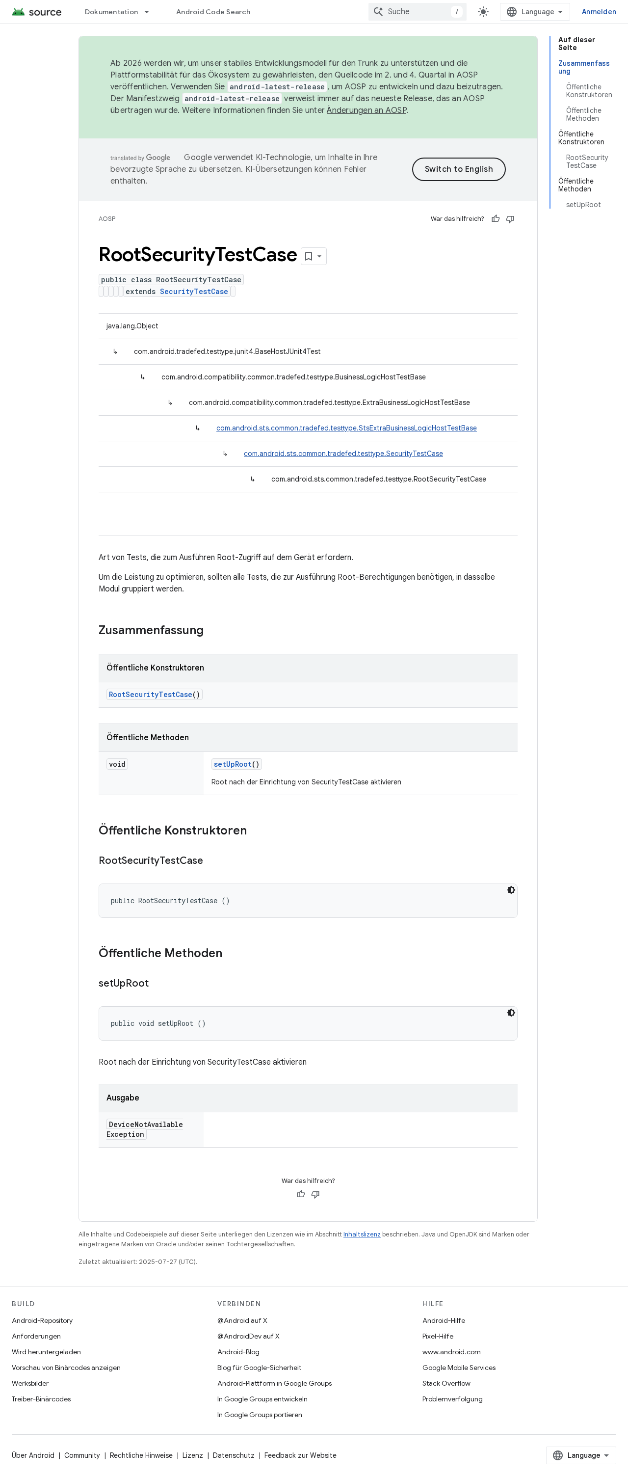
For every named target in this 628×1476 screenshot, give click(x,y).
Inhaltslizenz (362, 1234)
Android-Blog (238, 1351)
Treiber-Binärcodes (41, 1399)
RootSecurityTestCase (150, 694)
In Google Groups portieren (259, 1414)
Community (82, 1455)
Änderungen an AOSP (366, 110)
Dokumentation (111, 11)
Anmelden (599, 11)
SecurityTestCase (194, 291)
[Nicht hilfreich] (510, 219)
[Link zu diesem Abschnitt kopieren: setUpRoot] (158, 984)
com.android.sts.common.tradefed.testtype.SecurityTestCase (343, 453)
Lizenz (193, 1455)
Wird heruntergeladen (46, 1351)
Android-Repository (42, 1320)
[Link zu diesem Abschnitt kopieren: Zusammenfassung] (213, 631)
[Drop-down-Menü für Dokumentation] (151, 12)
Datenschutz (234, 1455)
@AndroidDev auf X (248, 1336)
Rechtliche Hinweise (141, 1455)
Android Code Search (213, 11)
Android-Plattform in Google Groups (274, 1383)
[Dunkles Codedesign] (511, 890)
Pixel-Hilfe (437, 1336)
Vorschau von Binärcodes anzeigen (66, 1367)
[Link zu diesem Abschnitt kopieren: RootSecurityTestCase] (213, 861)
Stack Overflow (446, 1383)
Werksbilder (30, 1383)
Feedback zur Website (300, 1455)
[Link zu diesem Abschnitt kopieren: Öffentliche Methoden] (232, 954)
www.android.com (451, 1351)
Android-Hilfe (443, 1320)
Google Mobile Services (459, 1367)
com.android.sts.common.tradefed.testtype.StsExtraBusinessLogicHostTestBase (346, 428)
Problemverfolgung (452, 1399)
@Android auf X (242, 1320)
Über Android (33, 1455)
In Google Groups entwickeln (262, 1399)
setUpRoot (233, 764)
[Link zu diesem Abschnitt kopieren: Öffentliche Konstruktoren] (256, 831)
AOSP (107, 219)
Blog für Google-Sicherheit (259, 1367)
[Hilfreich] (495, 219)
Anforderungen (36, 1336)
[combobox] (417, 12)
